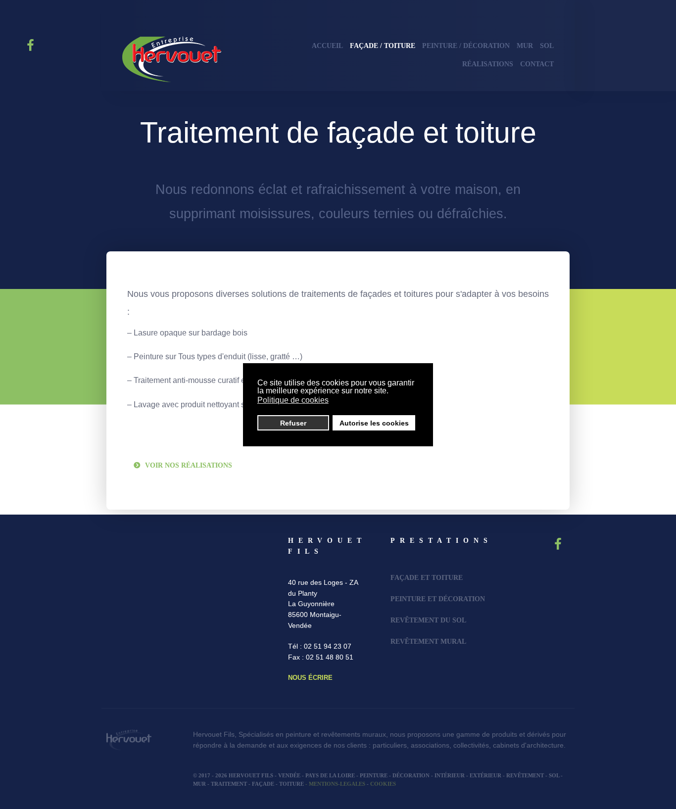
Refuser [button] (293, 423)
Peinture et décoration (437, 599)
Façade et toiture (426, 577)
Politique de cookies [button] (293, 400)
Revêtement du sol (428, 620)
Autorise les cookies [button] (374, 423)
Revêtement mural (428, 641)
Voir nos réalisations (188, 465)
